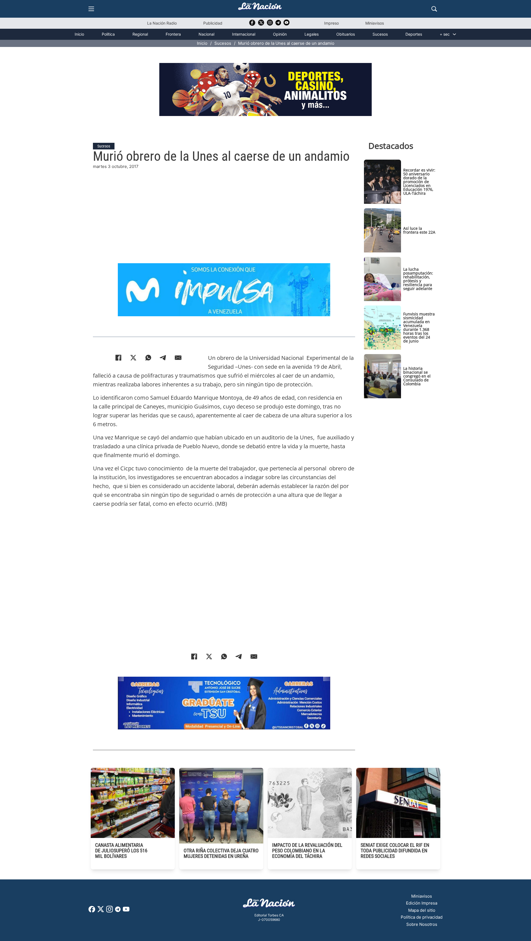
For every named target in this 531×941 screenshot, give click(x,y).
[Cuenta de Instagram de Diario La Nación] (109, 911)
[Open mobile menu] (91, 9)
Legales (311, 34)
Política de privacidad (421, 917)
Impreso (331, 23)
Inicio (79, 34)
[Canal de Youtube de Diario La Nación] (286, 24)
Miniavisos (374, 23)
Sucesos (380, 34)
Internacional (243, 34)
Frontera (173, 34)
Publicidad (212, 23)
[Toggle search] (434, 8)
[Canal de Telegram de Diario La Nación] (278, 24)
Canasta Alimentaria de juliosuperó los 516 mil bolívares (121, 850)
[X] (133, 358)
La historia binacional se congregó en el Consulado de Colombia (417, 376)
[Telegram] (163, 358)
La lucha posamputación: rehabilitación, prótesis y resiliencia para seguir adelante (418, 279)
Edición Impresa (421, 903)
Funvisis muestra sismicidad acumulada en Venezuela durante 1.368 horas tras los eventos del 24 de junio (419, 327)
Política (108, 34)
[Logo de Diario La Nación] (269, 904)
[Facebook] (118, 358)
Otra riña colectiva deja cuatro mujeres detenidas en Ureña (221, 853)
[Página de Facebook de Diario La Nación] (91, 910)
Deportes (413, 34)
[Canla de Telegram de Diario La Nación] (118, 910)
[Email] (178, 358)
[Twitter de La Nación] (261, 24)
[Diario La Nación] (260, 7)
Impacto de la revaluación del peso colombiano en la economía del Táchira (307, 850)
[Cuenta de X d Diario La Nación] (100, 911)
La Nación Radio (162, 23)
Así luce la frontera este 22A (419, 230)
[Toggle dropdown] (454, 34)
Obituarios (345, 34)
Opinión (280, 34)
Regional (140, 34)
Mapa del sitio (421, 910)
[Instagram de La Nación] (270, 24)
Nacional (206, 34)
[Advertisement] (224, 208)
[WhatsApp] (148, 358)
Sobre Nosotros (421, 924)
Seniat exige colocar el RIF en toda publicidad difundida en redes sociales (395, 850)
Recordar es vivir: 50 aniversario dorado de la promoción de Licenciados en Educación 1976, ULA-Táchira (419, 181)
